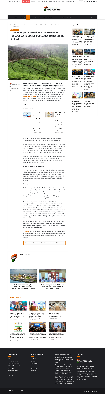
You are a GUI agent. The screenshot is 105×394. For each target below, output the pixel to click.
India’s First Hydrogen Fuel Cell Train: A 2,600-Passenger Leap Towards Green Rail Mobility (89, 60)
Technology (33, 370)
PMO (32, 17)
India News (22, 17)
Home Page (10, 358)
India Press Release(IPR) (17, 390)
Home (15, 17)
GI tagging (26, 231)
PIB (28, 17)
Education (33, 361)
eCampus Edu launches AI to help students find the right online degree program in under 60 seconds (55, 1)
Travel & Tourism (35, 373)
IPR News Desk (25, 255)
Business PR (69, 17)
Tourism (61, 17)
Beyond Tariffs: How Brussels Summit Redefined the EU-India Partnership (89, 103)
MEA (56, 17)
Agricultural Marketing (30, 96)
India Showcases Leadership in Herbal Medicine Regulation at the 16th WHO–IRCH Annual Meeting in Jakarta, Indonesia (37, 335)
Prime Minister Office (13, 361)
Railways (49, 17)
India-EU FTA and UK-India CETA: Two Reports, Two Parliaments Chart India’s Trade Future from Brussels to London (77, 81)
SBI (36, 17)
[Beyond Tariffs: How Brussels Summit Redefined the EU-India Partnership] (89, 95)
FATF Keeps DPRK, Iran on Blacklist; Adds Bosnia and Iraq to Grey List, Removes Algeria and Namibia (89, 40)
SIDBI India (10, 375)
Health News (34, 365)
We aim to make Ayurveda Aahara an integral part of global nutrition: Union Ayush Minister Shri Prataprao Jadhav (18, 336)
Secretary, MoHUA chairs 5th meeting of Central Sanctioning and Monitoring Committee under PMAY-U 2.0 (57, 314)
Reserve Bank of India (13, 370)
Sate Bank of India (12, 373)
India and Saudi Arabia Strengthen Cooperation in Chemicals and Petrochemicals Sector (56, 335)
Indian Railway (11, 368)
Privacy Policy (94, 391)
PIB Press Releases (19, 24)
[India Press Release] (52, 9)
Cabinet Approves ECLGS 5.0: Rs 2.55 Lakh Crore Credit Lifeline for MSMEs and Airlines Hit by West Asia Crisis (77, 60)
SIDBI (44, 17)
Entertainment (34, 363)
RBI (40, 17)
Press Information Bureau (14, 363)
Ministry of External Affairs (14, 365)
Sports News (34, 368)
